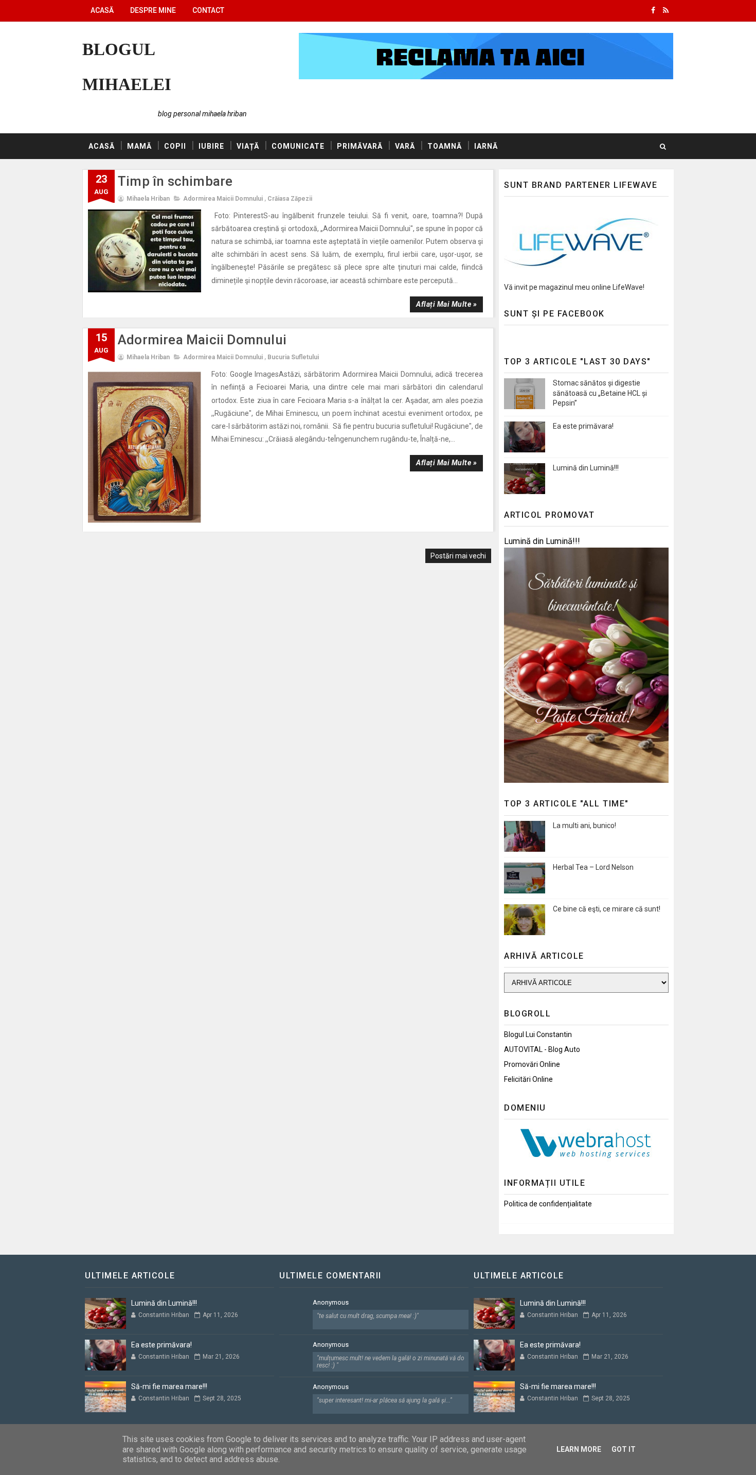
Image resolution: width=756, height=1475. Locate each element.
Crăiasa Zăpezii (289, 198)
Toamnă (444, 146)
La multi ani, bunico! (584, 825)
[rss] (665, 10)
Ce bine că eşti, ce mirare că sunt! (606, 909)
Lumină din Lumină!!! (586, 468)
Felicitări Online (528, 1079)
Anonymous (331, 1302)
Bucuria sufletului (293, 357)
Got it (623, 1449)
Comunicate (298, 146)
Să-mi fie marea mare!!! (169, 1386)
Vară (405, 146)
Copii (175, 146)
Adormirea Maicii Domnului (223, 198)
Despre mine (153, 10)
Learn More (578, 1449)
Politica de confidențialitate (548, 1204)
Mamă (139, 146)
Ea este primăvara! (583, 426)
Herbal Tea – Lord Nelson (593, 867)
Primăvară (360, 146)
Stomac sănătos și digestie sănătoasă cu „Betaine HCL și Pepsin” (600, 393)
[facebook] (653, 10)
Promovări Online (532, 1064)
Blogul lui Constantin (538, 1034)
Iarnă (486, 146)
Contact (208, 10)
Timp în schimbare (175, 181)
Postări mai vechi (458, 556)
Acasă (102, 10)
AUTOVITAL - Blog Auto (542, 1049)
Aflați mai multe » (446, 304)
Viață (248, 146)
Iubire (211, 146)
